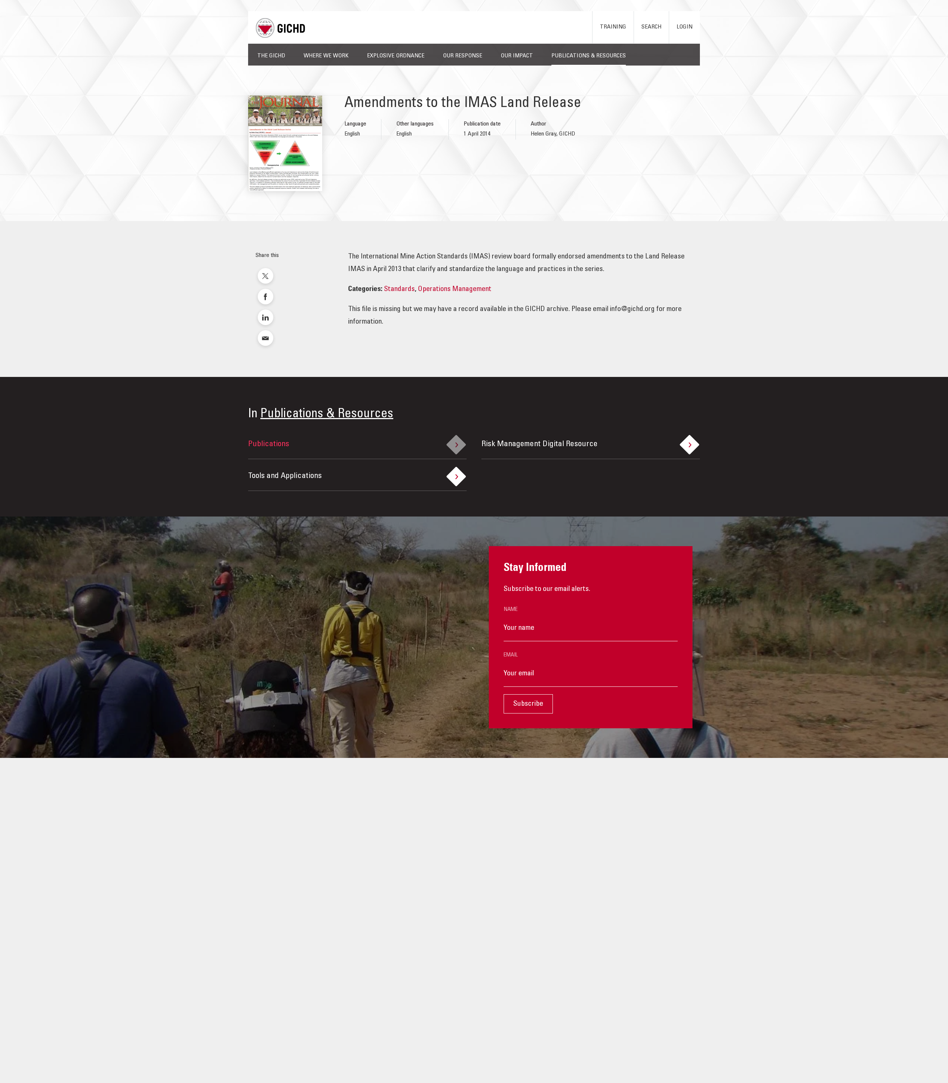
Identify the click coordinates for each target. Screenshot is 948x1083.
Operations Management (454, 289)
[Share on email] (265, 338)
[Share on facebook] (265, 296)
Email (511, 655)
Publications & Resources (326, 414)
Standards (399, 289)
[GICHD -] (280, 28)
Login (684, 27)
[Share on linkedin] (265, 317)
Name (511, 609)
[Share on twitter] (265, 276)
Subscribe (528, 704)
